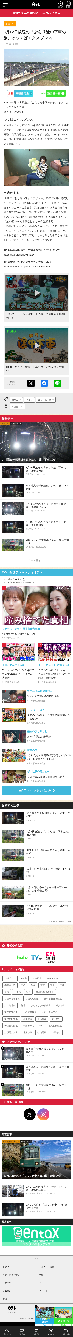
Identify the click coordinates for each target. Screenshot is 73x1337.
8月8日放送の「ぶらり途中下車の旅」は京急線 (48, 833)
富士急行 (56, 1019)
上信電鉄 (41, 1019)
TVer (20, 93)
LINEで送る (57, 383)
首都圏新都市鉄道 (53, 998)
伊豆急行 (56, 1032)
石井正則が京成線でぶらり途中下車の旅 (48, 870)
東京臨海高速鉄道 (45, 992)
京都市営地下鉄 (49, 1012)
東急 (62, 985)
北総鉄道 (27, 1032)
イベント (43, 1291)
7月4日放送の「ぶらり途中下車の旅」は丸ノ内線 (48, 908)
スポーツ (7, 1282)
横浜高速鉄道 (32, 998)
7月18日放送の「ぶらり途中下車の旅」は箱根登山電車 (46, 889)
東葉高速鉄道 (11, 1012)
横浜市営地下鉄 (12, 998)
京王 (52, 985)
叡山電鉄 (41, 1032)
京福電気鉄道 (30, 1012)
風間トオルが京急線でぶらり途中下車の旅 (48, 852)
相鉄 (28, 992)
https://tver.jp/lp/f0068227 (19, 254)
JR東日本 (9, 978)
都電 (23, 1005)
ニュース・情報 (46, 400)
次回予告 (9, 24)
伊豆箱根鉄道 (11, 1026)
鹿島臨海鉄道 (55, 1026)
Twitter (30, 1114)
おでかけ (16, 400)
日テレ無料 (50, 957)
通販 (5, 1299)
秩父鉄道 (60, 1005)
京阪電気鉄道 (11, 1032)
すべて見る (35, 560)
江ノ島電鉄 (10, 1005)
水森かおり (17, 406)
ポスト (31, 383)
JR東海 (23, 978)
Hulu (53, 93)
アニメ (42, 1282)
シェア (44, 383)
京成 (42, 985)
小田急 (17, 992)
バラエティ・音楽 (11, 1274)
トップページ (12, 1312)
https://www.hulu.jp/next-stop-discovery (27, 266)
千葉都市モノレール (33, 1026)
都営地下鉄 (10, 985)
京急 (6, 992)
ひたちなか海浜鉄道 (41, 1005)
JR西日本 (36, 978)
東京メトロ (52, 978)
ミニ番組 (7, 1291)
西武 (33, 985)
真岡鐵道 (27, 1019)
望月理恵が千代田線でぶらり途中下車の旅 (48, 815)
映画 (41, 1274)
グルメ (29, 400)
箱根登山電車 (11, 1019)
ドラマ (6, 1266)
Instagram (43, 1114)
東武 (23, 985)
